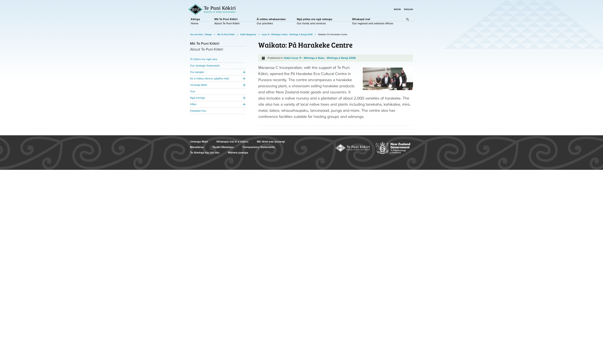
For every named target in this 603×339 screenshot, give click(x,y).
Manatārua (197, 147)
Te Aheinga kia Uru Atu (204, 152)
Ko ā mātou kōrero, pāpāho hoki (209, 78)
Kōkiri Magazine (248, 34)
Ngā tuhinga (197, 98)
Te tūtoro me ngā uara (203, 59)
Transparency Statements (258, 147)
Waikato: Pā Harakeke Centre (332, 34)
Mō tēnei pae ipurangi (271, 141)
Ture (192, 91)
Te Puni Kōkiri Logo (212, 9)
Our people (197, 72)
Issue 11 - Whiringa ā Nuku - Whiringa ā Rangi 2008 (287, 34)
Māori (397, 9)
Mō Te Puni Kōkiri (226, 34)
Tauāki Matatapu (223, 147)
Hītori (193, 104)
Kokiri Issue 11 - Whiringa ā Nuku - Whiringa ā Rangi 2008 (320, 58)
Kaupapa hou (198, 110)
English (408, 9)
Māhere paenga (238, 152)
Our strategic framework (205, 65)
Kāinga (208, 34)
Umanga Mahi (198, 85)
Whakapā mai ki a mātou (232, 141)
